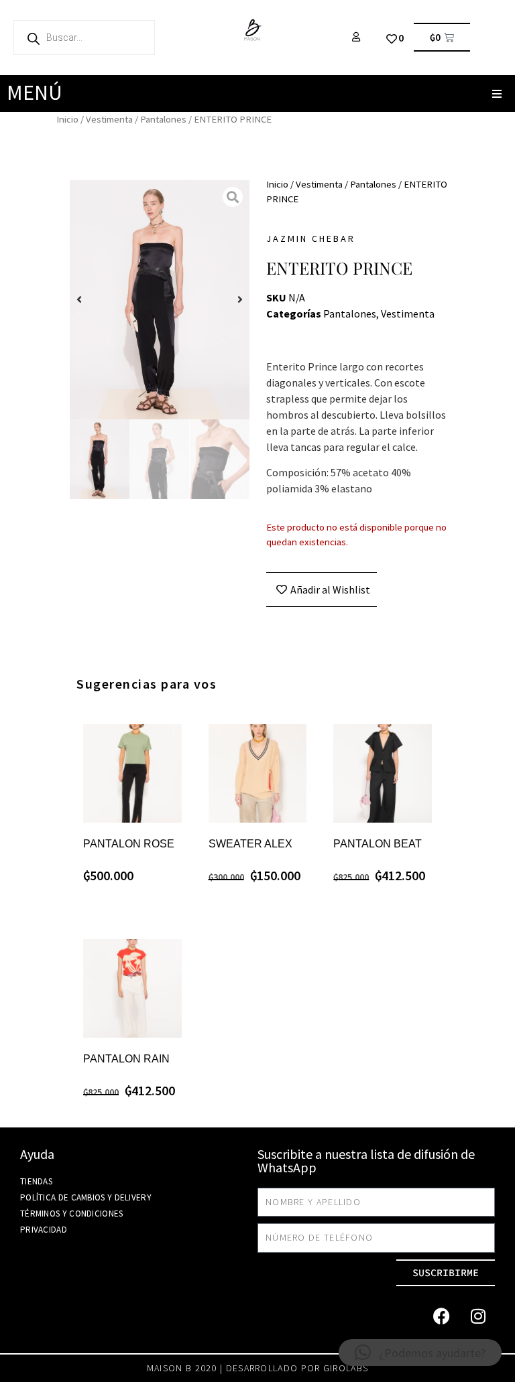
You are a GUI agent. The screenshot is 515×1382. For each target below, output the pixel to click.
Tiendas (36, 1181)
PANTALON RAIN (126, 1058)
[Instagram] (478, 1316)
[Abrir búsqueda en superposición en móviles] (84, 37)
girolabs (345, 1368)
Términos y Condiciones (71, 1213)
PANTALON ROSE (128, 843)
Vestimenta (109, 119)
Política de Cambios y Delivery (86, 1197)
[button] (496, 93)
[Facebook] (441, 1316)
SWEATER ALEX (250, 843)
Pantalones (163, 119)
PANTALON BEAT (377, 843)
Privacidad (43, 1229)
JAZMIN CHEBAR (310, 238)
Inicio (67, 119)
